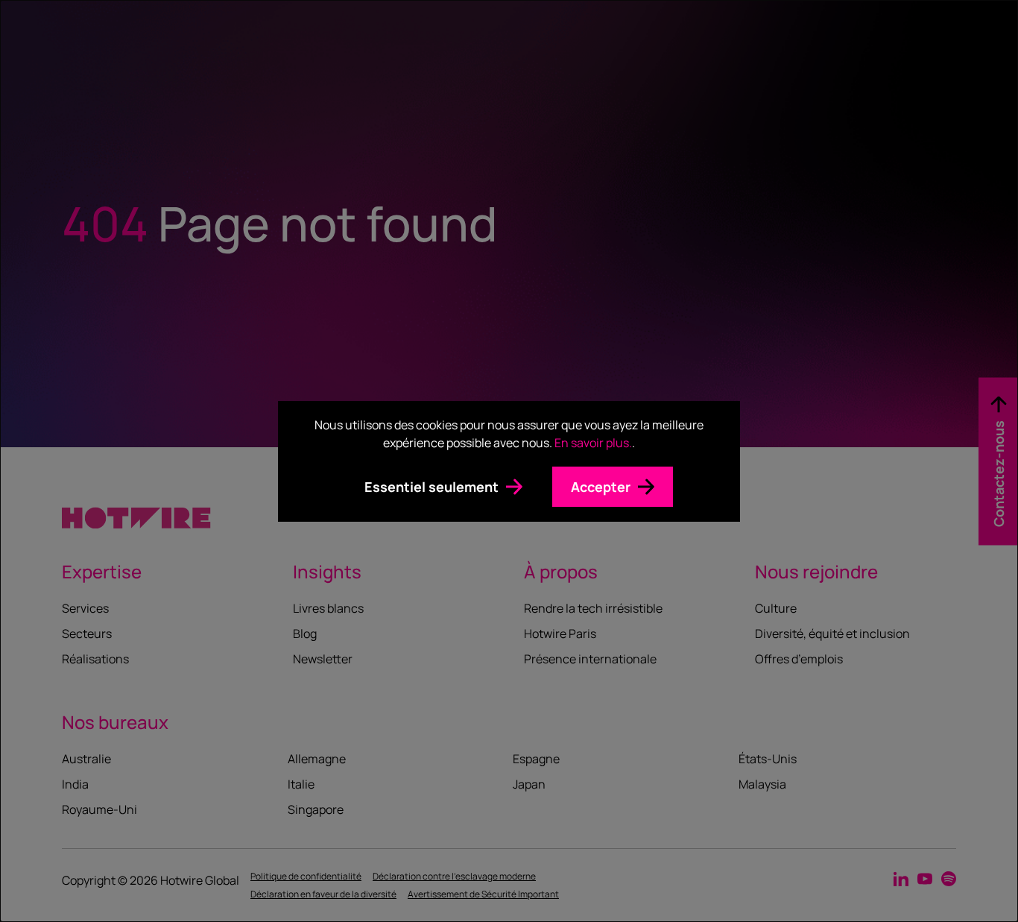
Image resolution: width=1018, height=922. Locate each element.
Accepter (600, 487)
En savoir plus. (593, 443)
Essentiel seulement (431, 487)
